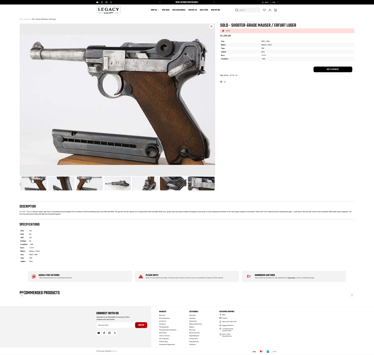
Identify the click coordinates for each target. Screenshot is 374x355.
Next (214, 183)
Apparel (191, 327)
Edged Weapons (194, 336)
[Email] (221, 82)
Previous (21, 183)
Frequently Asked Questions (167, 330)
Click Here (291, 278)
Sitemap (114, 351)
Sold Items (204, 10)
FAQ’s (223, 315)
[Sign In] (270, 10)
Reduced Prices (194, 341)
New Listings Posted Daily (187, 2)
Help (273, 2)
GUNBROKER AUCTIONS (265, 275)
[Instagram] (106, 2)
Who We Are (215, 10)
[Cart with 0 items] (275, 10)
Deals (266, 2)
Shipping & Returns (228, 325)
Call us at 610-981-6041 (229, 321)
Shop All (154, 10)
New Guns (165, 10)
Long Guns (192, 318)
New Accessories (178, 10)
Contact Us (192, 10)
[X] (111, 2)
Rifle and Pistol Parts (195, 324)
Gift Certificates (164, 338)
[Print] (225, 82)
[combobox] (247, 10)
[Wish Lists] (264, 10)
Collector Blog (163, 341)
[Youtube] (97, 2)
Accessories (193, 321)
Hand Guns (192, 315)
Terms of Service (164, 336)
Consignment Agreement (167, 344)
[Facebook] (102, 2)
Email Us (224, 318)
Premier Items (193, 338)
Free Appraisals (164, 327)
